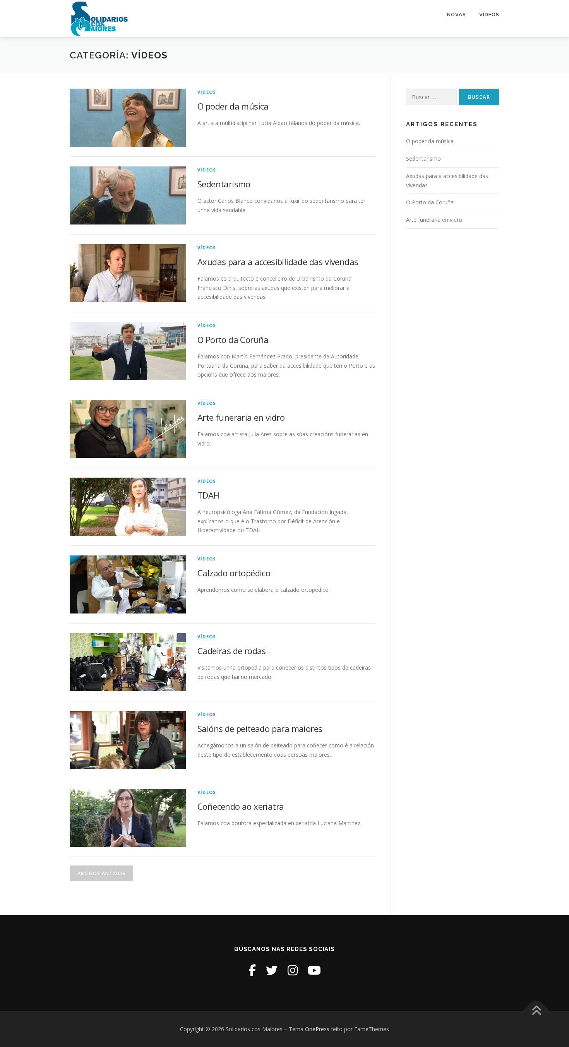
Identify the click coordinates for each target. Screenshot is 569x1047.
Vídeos (489, 14)
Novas (456, 14)
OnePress (317, 1029)
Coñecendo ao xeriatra (240, 806)
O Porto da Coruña (233, 339)
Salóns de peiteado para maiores (259, 728)
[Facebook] (252, 970)
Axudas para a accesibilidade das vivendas (277, 261)
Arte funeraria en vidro (240, 417)
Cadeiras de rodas (231, 650)
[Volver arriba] (536, 1011)
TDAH (208, 495)
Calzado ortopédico (233, 573)
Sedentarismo (223, 184)
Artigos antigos (101, 873)
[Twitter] (272, 970)
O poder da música (233, 106)
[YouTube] (314, 970)
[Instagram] (293, 970)
